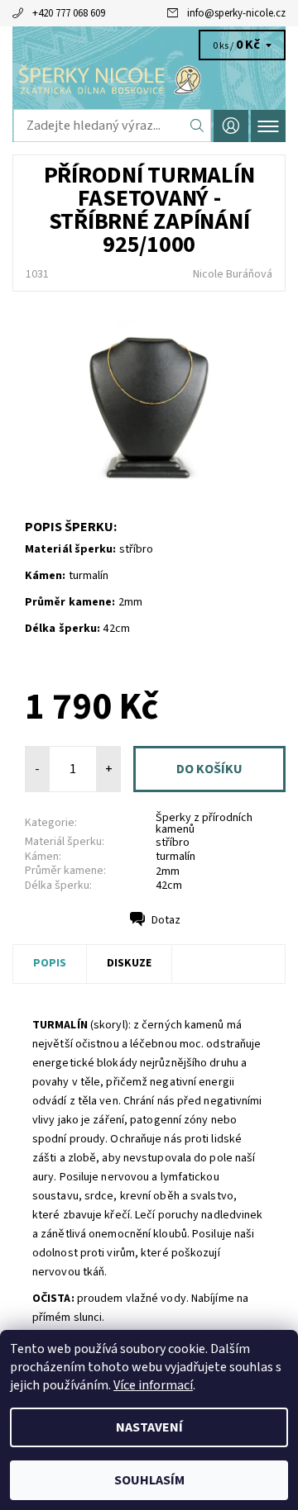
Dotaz (165, 920)
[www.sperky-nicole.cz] (149, 80)
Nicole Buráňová (232, 274)
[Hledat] (197, 125)
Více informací (153, 1385)
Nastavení (149, 1427)
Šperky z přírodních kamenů (204, 824)
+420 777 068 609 (68, 13)
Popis (49, 963)
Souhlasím (149, 1480)
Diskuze (129, 963)
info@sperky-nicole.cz (236, 13)
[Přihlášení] (231, 126)
